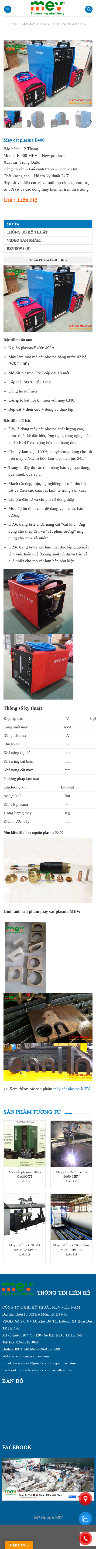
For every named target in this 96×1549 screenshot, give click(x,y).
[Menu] (7, 9)
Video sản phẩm (24, 240)
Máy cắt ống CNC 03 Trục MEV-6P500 (24, 1247)
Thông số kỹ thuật (27, 232)
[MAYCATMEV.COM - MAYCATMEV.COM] (48, 8)
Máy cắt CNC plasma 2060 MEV (71, 1174)
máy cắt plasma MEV (71, 1088)
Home (13, 24)
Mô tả (13, 224)
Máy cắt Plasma (35, 24)
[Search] (89, 9)
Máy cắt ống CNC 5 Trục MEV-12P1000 (71, 1247)
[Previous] (11, 73)
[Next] (85, 73)
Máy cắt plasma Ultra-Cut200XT (25, 1174)
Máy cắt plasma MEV (70, 24)
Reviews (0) (19, 248)
